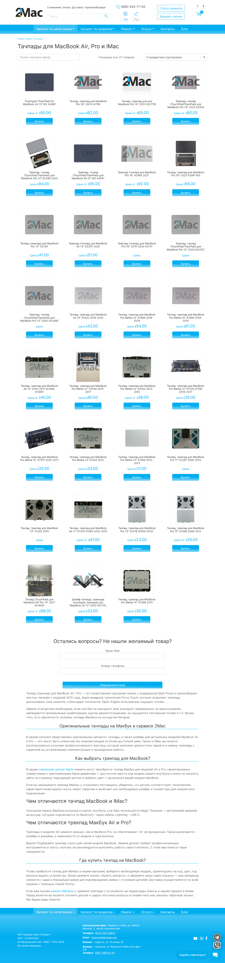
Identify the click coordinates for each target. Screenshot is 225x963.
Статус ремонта (171, 8)
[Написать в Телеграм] (135, 14)
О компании (54, 7)
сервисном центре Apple (56, 769)
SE (106, 16)
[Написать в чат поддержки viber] (217, 945)
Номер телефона (112, 666)
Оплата (66, 7)
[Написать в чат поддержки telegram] (217, 937)
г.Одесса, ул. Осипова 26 (103, 942)
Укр (126, 19)
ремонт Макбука (62, 891)
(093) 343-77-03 (133, 6)
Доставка (77, 7)
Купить (39, 121)
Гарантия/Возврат (95, 7)
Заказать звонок (170, 16)
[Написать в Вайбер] (125, 14)
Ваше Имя (113, 650)
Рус (136, 19)
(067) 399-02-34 (105, 952)
